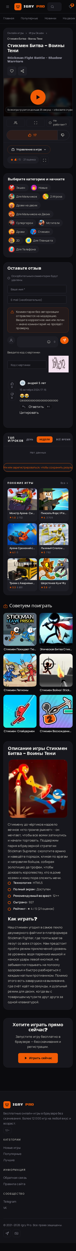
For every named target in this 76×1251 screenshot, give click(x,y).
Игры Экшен (36, 33)
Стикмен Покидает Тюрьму (20, 649)
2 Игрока (56, 196)
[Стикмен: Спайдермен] (20, 711)
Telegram (9, 1201)
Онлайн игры (15, 33)
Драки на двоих (26, 205)
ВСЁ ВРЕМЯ (63, 439)
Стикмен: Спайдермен (19, 731)
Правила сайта (14, 1184)
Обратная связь (15, 1178)
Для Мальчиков (26, 196)
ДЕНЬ (29, 439)
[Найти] (52, 6)
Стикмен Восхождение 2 (56, 731)
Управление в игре (29, 149)
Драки (20, 232)
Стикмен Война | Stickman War (56, 690)
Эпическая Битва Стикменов (56, 649)
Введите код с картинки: (24, 352)
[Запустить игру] (38, 97)
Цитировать (29, 412)
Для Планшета (43, 240)
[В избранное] (11, 71)
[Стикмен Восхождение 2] (56, 711)
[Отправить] (64, 340)
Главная (8, 18)
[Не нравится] (63, 135)
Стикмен (44, 232)
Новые (43, 188)
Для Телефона (26, 249)
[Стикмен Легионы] (20, 670)
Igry (34, 6)
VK (5, 1208)
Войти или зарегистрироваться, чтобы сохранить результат (38, 467)
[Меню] (7, 7)
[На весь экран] (36, 123)
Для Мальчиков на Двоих (33, 214)
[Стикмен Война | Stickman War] (56, 670)
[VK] (16, 1233)
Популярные (29, 18)
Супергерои (24, 223)
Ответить (36, 407)
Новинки (50, 18)
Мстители (53, 223)
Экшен (20, 188)
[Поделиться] (22, 71)
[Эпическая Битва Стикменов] (56, 629)
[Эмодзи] (49, 342)
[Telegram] (7, 1233)
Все (63, 483)
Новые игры (11, 1148)
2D (18, 240)
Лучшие (9, 1160)
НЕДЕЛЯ (44, 439)
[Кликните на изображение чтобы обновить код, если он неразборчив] (59, 365)
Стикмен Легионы (16, 690)
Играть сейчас (40, 1058)
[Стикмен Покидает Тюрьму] (20, 629)
